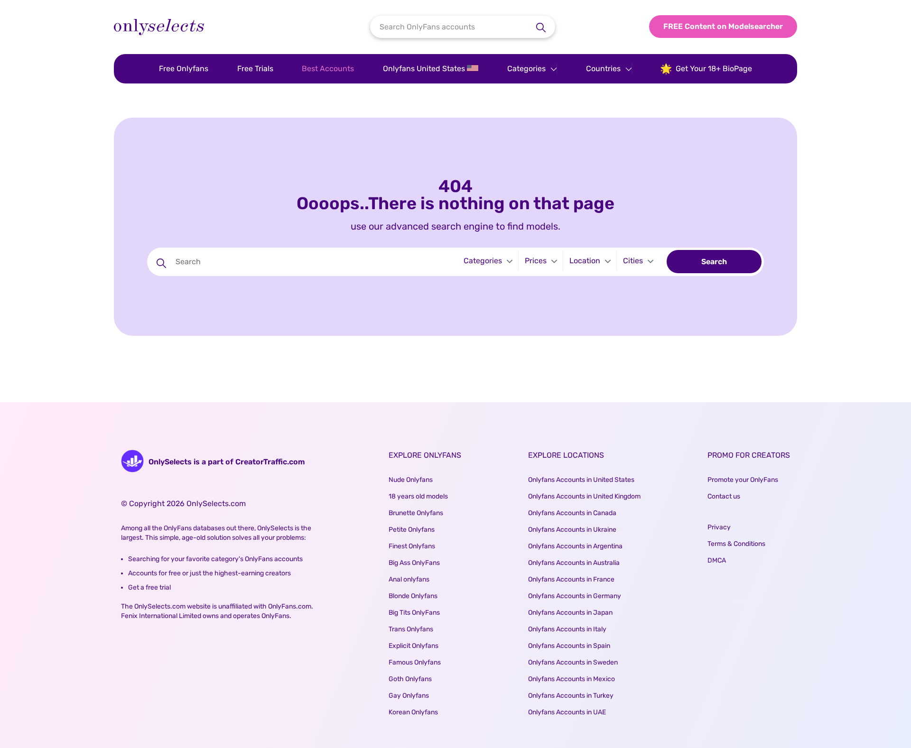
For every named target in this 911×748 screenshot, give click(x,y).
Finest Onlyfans (412, 546)
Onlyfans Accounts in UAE (567, 712)
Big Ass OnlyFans (414, 563)
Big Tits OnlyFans (414, 613)
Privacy (719, 527)
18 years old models (418, 496)
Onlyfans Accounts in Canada (572, 513)
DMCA (716, 560)
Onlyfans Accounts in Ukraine (572, 530)
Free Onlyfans (183, 68)
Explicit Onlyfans (413, 646)
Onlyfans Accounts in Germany (574, 596)
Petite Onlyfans (412, 530)
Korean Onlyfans (413, 712)
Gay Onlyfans (409, 696)
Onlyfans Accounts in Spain (569, 646)
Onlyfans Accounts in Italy (567, 629)
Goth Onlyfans (410, 679)
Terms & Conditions (736, 544)
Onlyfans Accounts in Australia (574, 563)
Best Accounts (328, 68)
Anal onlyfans (409, 579)
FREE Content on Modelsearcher (723, 26)
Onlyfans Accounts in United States (581, 480)
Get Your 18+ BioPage (714, 68)
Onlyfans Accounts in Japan (570, 613)
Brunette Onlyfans (416, 513)
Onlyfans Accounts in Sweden (573, 662)
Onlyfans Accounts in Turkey (571, 696)
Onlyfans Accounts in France (571, 579)
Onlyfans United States (425, 68)
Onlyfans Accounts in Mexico (571, 679)
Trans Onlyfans (411, 629)
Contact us (723, 496)
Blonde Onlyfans (413, 596)
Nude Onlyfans (411, 480)
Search (714, 261)
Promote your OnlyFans (742, 480)
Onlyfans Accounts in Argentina (575, 546)
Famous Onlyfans (415, 662)
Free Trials (255, 68)
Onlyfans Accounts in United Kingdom (584, 496)
